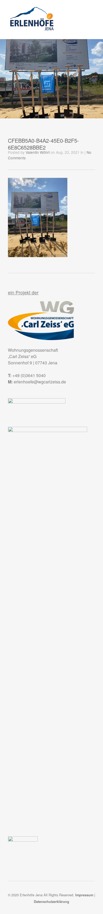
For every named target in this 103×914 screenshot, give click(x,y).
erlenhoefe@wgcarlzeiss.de (40, 382)
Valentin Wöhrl (38, 152)
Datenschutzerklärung (51, 901)
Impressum (84, 895)
